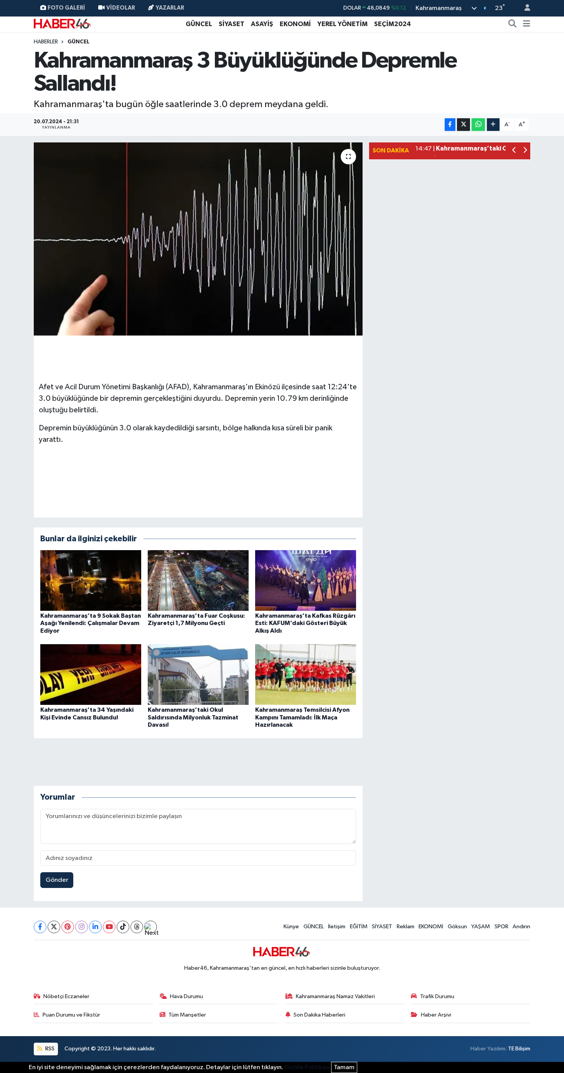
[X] (54, 927)
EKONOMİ (295, 24)
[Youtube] (109, 927)
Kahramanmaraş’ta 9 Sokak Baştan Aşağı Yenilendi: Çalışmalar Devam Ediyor (90, 623)
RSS (49, 1049)
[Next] (150, 927)
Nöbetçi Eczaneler (66, 996)
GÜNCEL (199, 24)
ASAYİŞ (262, 24)
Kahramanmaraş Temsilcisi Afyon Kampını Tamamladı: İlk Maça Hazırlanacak (302, 717)
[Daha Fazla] (493, 124)
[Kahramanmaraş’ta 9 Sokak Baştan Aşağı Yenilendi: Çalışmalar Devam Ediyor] (90, 580)
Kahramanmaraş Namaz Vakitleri (335, 996)
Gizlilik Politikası (307, 1067)
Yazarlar (170, 8)
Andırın (521, 926)
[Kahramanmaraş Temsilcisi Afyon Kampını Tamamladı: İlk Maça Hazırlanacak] (305, 674)
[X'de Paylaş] (463, 124)
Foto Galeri (66, 8)
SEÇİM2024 (392, 24)
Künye (291, 926)
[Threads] (136, 927)
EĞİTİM (359, 926)
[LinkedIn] (95, 927)
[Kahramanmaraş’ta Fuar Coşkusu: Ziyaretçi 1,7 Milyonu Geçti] (198, 580)
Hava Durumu (186, 996)
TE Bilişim (519, 1049)
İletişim (336, 926)
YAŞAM (480, 926)
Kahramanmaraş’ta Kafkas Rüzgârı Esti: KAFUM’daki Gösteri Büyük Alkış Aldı (305, 623)
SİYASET (231, 24)
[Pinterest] (67, 927)
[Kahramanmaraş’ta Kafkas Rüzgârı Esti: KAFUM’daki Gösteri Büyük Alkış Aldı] (305, 580)
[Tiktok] (123, 927)
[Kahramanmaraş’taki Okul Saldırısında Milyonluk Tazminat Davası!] (198, 674)
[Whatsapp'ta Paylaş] (478, 124)
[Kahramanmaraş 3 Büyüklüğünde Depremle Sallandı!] (198, 238)
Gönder (57, 880)
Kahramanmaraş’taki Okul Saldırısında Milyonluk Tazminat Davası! (193, 717)
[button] (514, 151)
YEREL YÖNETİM (342, 24)
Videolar (120, 8)
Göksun (457, 926)
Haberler (46, 42)
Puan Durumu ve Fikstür (71, 1015)
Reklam (405, 926)
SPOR (501, 926)
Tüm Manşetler (187, 1015)
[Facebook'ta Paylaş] (450, 124)
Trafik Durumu (437, 996)
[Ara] (512, 24)
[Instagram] (81, 927)
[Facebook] (40, 927)
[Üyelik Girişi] (524, 8)
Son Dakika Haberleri (319, 1015)
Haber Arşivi (436, 1015)
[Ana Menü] (526, 24)
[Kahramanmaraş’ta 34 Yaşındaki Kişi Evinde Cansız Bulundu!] (90, 674)
